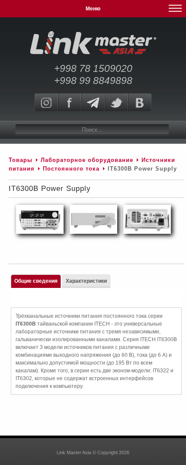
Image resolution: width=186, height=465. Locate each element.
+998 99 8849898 (93, 80)
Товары (20, 160)
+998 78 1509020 (93, 68)
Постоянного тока (71, 168)
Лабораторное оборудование (87, 160)
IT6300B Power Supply (50, 188)
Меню (93, 9)
